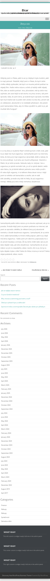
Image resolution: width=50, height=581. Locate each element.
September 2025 (6, 361)
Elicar (25, 10)
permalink (33, 262)
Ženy (23, 28)
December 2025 (6, 349)
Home (19, 28)
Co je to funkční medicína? (10, 295)
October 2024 (5, 405)
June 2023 (4, 465)
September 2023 (6, 453)
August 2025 (5, 365)
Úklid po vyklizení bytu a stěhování (13, 303)
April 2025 (4, 381)
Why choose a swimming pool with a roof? (15, 299)
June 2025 (4, 373)
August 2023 (5, 457)
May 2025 (4, 377)
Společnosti (5, 517)
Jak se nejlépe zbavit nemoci (10, 291)
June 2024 (4, 417)
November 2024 (6, 401)
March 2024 (5, 429)
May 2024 (4, 421)
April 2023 (4, 473)
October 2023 (5, 449)
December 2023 (6, 441)
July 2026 (4, 329)
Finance (4, 505)
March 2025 (5, 385)
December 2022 (6, 485)
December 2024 (6, 397)
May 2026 (4, 337)
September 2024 (6, 409)
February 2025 (6, 389)
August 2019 (5, 489)
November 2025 (6, 353)
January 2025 (5, 393)
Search (2, 275)
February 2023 (6, 481)
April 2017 (4, 493)
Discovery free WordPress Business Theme (16, 575)
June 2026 (4, 333)
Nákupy (4, 509)
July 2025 (4, 369)
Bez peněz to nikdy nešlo (11, 270)
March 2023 (5, 477)
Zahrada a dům (6, 521)
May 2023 (4, 469)
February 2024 (6, 433)
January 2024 (5, 437)
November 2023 (6, 445)
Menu (25, 19)
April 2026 (4, 341)
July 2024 (4, 413)
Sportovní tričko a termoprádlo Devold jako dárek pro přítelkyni (23, 307)
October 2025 (5, 357)
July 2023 (4, 461)
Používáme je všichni (40, 270)
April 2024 (4, 425)
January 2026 (5, 345)
